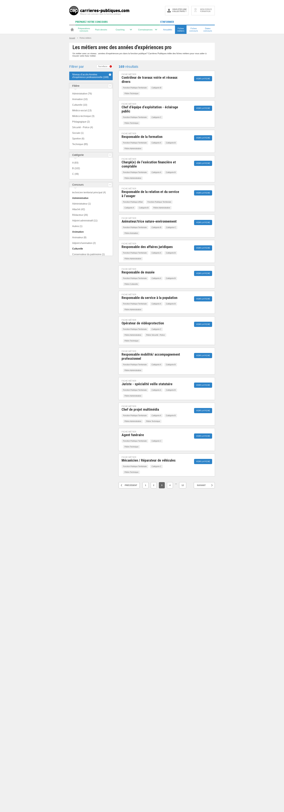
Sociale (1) (78, 133)
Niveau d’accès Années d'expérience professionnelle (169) (90, 75)
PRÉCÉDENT (131, 485)
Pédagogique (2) (81, 121)
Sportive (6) (78, 138)
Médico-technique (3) (83, 116)
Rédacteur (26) (80, 215)
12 (182, 485)
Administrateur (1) (81, 203)
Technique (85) (80, 144)
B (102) (76, 168)
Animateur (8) (79, 237)
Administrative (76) (82, 93)
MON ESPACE (206, 10)
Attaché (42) (78, 209)
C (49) (75, 174)
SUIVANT (201, 485)
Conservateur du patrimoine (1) (88, 254)
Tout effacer (102, 66)
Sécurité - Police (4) (82, 127)
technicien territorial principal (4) (89, 192)
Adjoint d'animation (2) (84, 243)
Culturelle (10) (79, 105)
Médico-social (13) (82, 110)
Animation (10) (80, 99)
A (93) (75, 162)
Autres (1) (77, 226)
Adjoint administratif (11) (84, 220)
